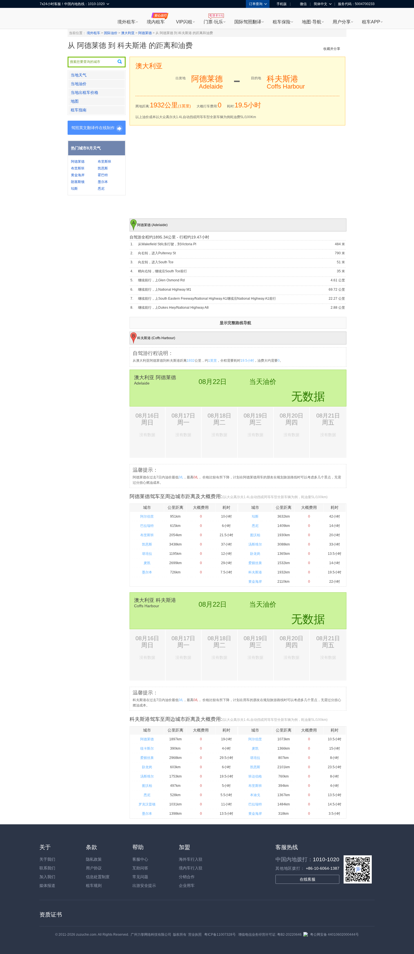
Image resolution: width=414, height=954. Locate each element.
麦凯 (147, 563)
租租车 (47, 19)
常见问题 (140, 876)
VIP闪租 (184, 21)
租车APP (371, 21)
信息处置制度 (98, 876)
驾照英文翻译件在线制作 (93, 127)
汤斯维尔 (255, 544)
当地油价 (78, 83)
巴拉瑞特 (147, 526)
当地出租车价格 (84, 92)
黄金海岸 (77, 175)
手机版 (282, 4)
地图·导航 (311, 21)
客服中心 (140, 859)
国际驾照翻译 (247, 21)
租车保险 (282, 21)
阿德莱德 (145, 33)
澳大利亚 (128, 33)
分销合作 (187, 876)
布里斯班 (104, 162)
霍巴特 (103, 175)
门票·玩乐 (213, 21)
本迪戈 (255, 795)
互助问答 (140, 868)
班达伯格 (255, 776)
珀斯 (74, 189)
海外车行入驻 (190, 859)
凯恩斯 (103, 168)
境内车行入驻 (190, 868)
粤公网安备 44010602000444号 (334, 935)
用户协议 (94, 868)
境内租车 (156, 21)
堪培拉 (147, 554)
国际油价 (110, 33)
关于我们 (47, 859)
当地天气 (78, 75)
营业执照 (195, 935)
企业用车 (187, 885)
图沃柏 (255, 535)
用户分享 (342, 21)
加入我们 (47, 876)
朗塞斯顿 (77, 182)
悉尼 (101, 189)
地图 (75, 101)
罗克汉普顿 (147, 804)
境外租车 (126, 21)
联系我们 (47, 868)
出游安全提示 (144, 885)
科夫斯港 (255, 572)
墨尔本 (103, 182)
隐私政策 (94, 859)
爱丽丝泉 (255, 563)
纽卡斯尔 (147, 748)
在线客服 (307, 879)
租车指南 (78, 110)
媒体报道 (47, 885)
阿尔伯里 (147, 516)
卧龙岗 (255, 554)
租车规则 (94, 885)
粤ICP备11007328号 (220, 935)
